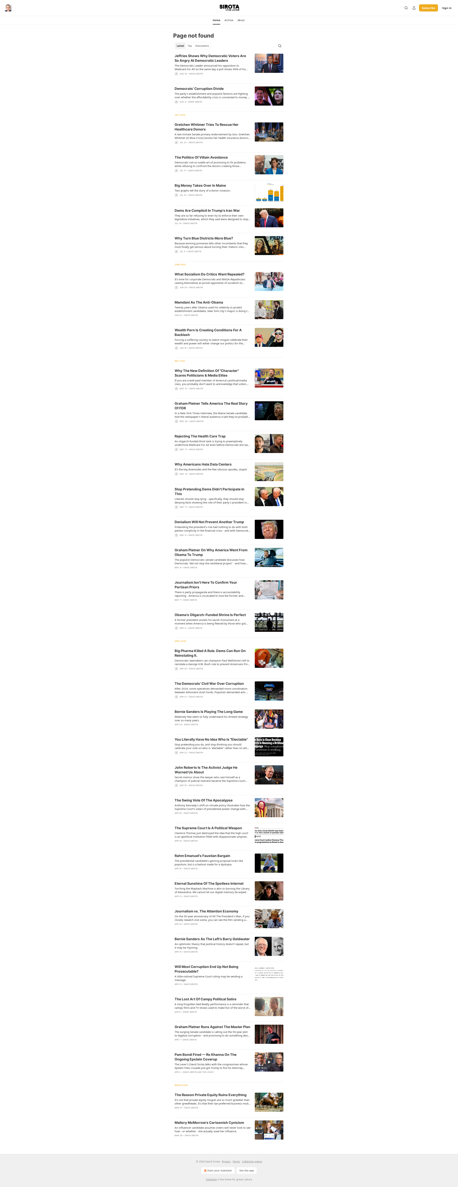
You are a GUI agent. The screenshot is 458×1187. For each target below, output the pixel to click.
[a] (269, 1062)
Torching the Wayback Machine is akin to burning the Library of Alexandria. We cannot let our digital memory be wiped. (212, 890)
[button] (216, 20)
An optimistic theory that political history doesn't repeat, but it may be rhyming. (212, 945)
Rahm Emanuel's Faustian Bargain (202, 856)
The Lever (207, 1072)
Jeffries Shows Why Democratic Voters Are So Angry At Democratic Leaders (210, 58)
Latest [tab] (180, 45)
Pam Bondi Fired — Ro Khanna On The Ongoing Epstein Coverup (206, 1057)
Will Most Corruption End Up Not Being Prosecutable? (206, 969)
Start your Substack (219, 1170)
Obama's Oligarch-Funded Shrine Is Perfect (210, 615)
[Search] (406, 7)
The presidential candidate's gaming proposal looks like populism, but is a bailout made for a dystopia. (209, 862)
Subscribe (428, 8)
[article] (229, 67)
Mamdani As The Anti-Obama (199, 302)
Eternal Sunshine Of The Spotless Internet (209, 883)
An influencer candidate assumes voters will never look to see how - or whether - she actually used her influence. (212, 1129)
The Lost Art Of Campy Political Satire (205, 999)
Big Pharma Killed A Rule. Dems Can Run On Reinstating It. (210, 653)
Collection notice (252, 1161)
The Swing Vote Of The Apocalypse (204, 800)
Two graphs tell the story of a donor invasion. (203, 190)
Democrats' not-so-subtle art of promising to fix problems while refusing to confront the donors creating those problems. (210, 164)
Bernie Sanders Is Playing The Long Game (209, 712)
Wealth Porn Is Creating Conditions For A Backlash (208, 332)
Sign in (447, 8)
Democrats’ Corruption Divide (199, 89)
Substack (211, 1179)
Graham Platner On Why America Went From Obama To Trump (211, 552)
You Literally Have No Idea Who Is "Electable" (211, 739)
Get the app (246, 1170)
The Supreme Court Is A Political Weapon (208, 828)
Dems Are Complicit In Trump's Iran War (207, 211)
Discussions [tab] (202, 45)
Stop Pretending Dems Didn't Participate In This (209, 491)
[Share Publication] (414, 7)
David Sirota (196, 73)
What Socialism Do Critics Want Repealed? (210, 274)
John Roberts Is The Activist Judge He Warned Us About (206, 770)
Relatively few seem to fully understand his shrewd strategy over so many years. (211, 718)
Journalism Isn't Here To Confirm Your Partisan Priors (206, 584)
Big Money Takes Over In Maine (200, 185)
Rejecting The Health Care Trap (200, 436)
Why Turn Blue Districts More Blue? (204, 238)
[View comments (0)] (201, 200)
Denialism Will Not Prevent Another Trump (209, 522)
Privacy (226, 1161)
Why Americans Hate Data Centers (203, 464)
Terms (236, 1161)
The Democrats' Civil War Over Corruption (209, 684)
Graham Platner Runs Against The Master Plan (212, 1027)
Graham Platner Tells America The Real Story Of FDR (211, 405)
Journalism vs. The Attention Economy (206, 911)
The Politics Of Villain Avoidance (201, 157)
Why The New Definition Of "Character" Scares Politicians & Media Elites (207, 373)
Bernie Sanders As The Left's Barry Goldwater (212, 939)
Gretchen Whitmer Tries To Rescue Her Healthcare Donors (206, 127)
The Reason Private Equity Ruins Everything (211, 1095)
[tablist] (193, 45)
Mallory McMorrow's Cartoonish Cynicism (209, 1123)
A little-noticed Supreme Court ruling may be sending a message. (208, 978)
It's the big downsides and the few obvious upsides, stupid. (211, 469)
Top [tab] (190, 45)
